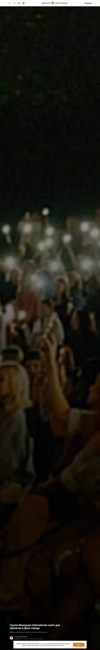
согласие (42, 643)
